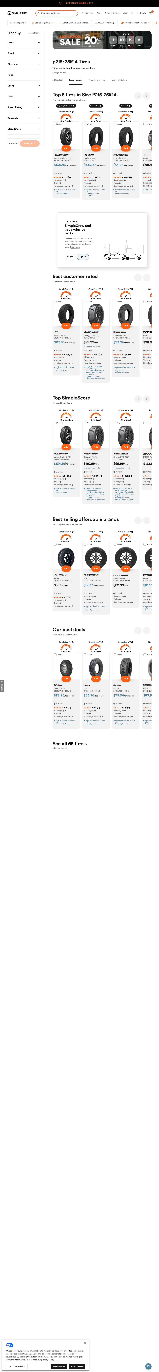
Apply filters (29, 143)
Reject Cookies (59, 1366)
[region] (45, 1355)
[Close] (85, 1343)
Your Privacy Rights (16, 1366)
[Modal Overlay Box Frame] (79, 3)
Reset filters (34, 33)
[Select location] (132, 13)
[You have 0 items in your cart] (150, 13)
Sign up (83, 257)
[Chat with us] (148, 1366)
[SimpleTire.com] (17, 13)
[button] (23, 42)
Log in (70, 257)
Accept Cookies (77, 1366)
